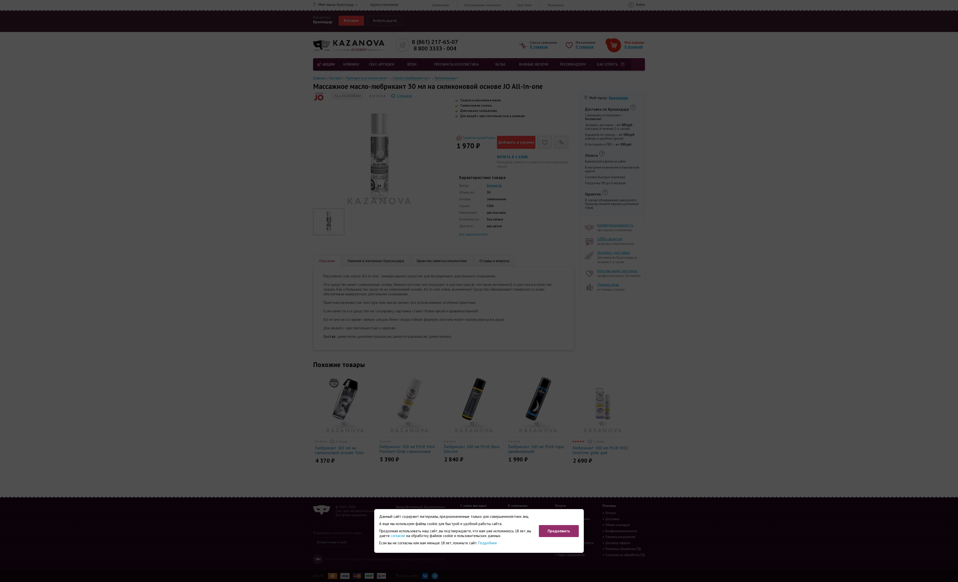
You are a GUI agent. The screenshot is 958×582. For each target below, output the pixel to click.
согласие (398, 535)
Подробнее (487, 543)
